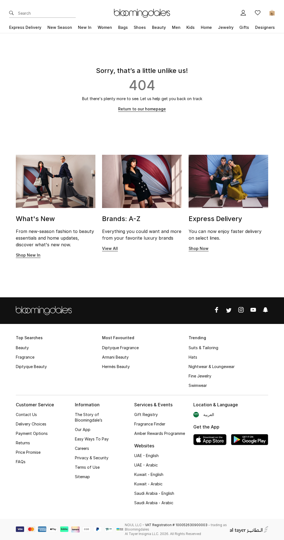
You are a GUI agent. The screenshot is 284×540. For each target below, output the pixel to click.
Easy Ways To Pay (92, 439)
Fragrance (25, 357)
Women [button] (105, 27)
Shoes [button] (140, 27)
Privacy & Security (91, 457)
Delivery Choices (31, 424)
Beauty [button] (159, 27)
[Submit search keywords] (11, 13)
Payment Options (32, 433)
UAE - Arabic (146, 465)
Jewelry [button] (226, 27)
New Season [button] (59, 27)
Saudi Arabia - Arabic (153, 502)
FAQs (21, 461)
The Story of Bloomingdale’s (88, 417)
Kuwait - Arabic (148, 483)
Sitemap (82, 476)
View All (110, 248)
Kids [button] (190, 27)
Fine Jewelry (200, 376)
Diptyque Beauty (31, 366)
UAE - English (146, 455)
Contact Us (26, 414)
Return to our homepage (142, 109)
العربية (208, 414)
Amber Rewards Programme (159, 433)
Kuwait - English (148, 474)
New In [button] (85, 27)
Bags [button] (123, 27)
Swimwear (198, 385)
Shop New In (28, 255)
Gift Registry (146, 414)
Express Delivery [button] (25, 27)
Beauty (22, 347)
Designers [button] (265, 27)
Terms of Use (87, 467)
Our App (82, 429)
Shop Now (199, 248)
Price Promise (28, 452)
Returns (23, 442)
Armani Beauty (115, 357)
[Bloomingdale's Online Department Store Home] (142, 13)
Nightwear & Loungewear (212, 366)
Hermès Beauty (116, 366)
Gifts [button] (244, 27)
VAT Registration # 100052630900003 (176, 525)
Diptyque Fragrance (120, 347)
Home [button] (206, 27)
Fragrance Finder (149, 424)
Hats (193, 357)
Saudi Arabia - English (154, 493)
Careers (82, 448)
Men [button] (176, 27)
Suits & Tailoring (203, 347)
